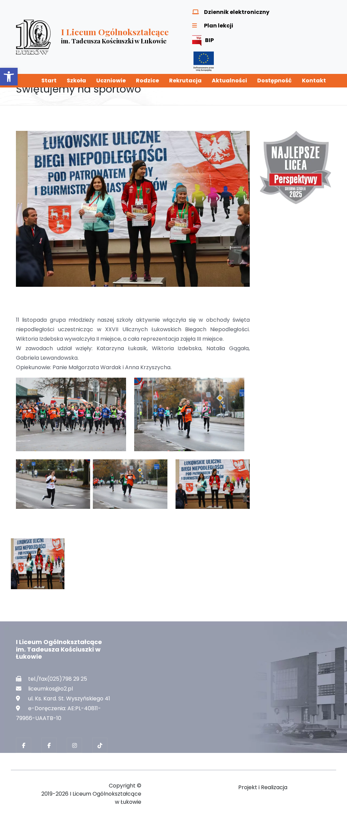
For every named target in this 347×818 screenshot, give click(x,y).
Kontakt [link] (314, 80)
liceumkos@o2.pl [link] (50, 689)
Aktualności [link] (229, 80)
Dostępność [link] (274, 80)
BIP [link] (209, 40)
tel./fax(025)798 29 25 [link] (57, 679)
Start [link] (49, 80)
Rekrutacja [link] (185, 80)
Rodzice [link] (147, 80)
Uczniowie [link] (111, 80)
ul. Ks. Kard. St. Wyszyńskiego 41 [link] (69, 698)
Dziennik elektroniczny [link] (236, 12)
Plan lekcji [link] (218, 25)
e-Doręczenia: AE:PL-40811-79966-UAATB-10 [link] (58, 713)
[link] (9, 76)
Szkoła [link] (76, 80)
